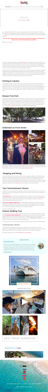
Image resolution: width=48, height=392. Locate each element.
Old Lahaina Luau (7, 196)
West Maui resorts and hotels (24, 232)
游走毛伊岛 (39, 383)
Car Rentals (24, 383)
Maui (6, 34)
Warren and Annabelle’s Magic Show (11, 202)
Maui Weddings (10, 383)
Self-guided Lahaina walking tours (13, 215)
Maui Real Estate (17, 383)
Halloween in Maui (29, 168)
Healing (29, 383)
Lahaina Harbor (23, 62)
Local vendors (13, 105)
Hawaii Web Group (23, 386)
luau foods (39, 197)
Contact (30, 386)
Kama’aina (34, 383)
